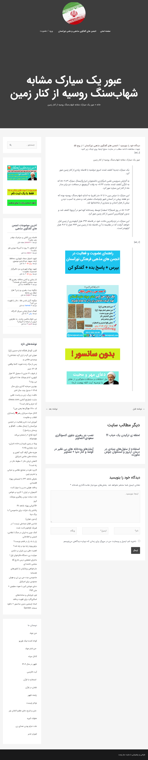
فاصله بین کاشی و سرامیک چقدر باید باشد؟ (23, 239)
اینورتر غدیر (32, 733)
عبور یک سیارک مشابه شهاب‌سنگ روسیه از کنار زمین (116, 160)
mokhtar (27, 284)
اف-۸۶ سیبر (32, 368)
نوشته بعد (52, 409)
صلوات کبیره (32, 718)
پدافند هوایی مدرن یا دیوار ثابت (23, 487)
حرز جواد (33, 633)
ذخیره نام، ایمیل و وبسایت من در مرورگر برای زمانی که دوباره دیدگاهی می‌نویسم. (99, 541)
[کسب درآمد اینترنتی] (22, 192)
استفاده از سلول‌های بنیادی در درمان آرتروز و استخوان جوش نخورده (122, 452)
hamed (27, 305)
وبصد (120, 754)
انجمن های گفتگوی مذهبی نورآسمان (101, 145)
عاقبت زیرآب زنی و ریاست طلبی (23, 395)
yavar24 (28, 242)
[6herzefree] (22, 172)
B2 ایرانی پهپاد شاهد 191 (27, 505)
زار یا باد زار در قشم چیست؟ (25, 541)
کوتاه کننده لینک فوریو (28, 640)
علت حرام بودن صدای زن (26, 726)
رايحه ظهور (32, 695)
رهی (30, 313)
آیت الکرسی (32, 672)
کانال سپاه (32, 656)
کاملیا (30, 324)
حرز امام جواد (31, 648)
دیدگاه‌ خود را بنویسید (130, 145)
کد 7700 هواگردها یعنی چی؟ (25, 408)
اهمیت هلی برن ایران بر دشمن (24, 550)
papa (29, 253)
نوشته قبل (139, 409)
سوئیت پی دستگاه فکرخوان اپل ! (23, 555)
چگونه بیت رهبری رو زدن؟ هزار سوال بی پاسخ (24, 291)
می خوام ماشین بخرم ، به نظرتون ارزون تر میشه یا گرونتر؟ (23, 320)
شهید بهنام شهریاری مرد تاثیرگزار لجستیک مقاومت (24, 270)
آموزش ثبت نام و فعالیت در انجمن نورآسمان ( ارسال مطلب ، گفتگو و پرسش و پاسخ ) (22, 426)
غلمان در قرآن (31, 687)
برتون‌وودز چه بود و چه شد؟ (25, 546)
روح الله (29, 263)
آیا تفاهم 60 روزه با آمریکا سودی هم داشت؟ (22, 249)
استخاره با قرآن (30, 679)
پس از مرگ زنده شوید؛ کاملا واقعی (22, 364)
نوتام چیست (31, 703)
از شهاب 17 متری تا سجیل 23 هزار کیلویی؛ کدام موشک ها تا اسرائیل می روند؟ (23, 377)
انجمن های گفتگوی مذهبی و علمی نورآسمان (77, 31)
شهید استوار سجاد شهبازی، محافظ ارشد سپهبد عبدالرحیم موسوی (23, 260)
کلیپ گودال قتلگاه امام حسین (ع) (23, 350)
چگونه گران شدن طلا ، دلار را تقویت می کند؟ (22, 302)
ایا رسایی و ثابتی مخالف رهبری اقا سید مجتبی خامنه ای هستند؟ (23, 281)
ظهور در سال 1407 (29, 664)
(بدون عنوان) (31, 519)
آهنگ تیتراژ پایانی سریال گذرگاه (24, 311)
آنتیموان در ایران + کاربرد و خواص (23, 492)
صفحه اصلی (105, 31)
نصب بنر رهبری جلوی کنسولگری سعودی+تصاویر (74, 436)
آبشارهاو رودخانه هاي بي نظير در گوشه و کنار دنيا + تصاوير (74, 450)
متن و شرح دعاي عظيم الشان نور (23, 710)
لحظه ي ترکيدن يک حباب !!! (123, 435)
